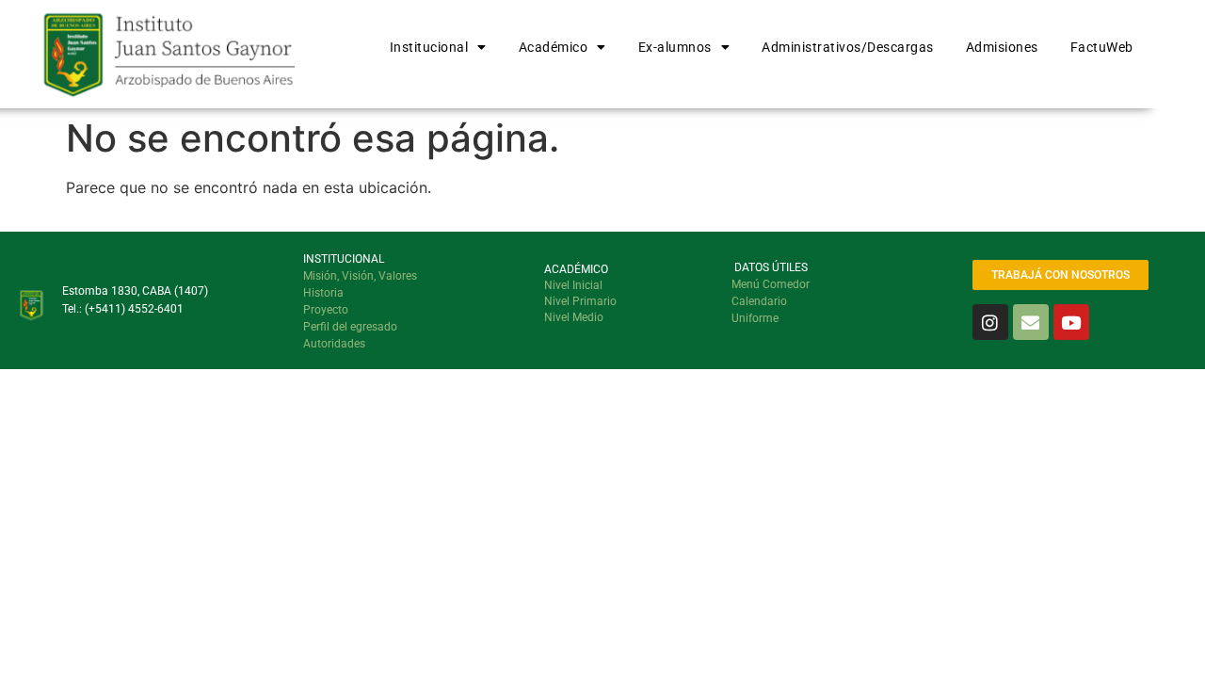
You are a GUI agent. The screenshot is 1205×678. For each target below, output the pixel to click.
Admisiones (1002, 47)
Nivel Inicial (573, 285)
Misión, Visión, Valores (360, 275)
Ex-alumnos (675, 47)
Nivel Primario (580, 301)
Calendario (759, 301)
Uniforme (755, 318)
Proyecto (325, 309)
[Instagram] (990, 322)
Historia (323, 292)
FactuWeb (1101, 47)
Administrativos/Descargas (848, 47)
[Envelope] (1031, 322)
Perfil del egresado (350, 326)
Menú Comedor (770, 284)
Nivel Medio (573, 317)
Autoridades (334, 343)
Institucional (429, 47)
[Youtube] (1071, 322)
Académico (553, 47)
